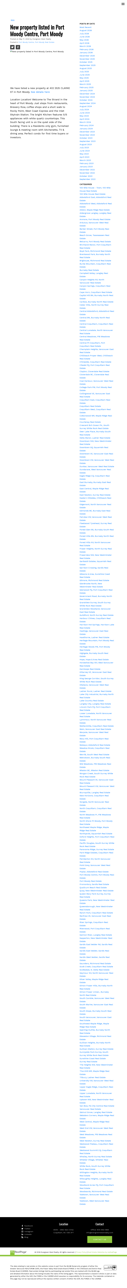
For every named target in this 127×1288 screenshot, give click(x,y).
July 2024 (84, 109)
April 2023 (84, 157)
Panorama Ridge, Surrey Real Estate (97, 849)
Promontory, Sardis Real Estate (94, 884)
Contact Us (99, 1239)
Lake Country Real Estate (92, 700)
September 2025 (87, 65)
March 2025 (85, 84)
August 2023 (86, 144)
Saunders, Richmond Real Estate (95, 963)
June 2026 (85, 37)
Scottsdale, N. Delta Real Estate (94, 970)
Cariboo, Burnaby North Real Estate (96, 302)
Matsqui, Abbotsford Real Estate (95, 745)
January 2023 (86, 166)
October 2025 (86, 62)
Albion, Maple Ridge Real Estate (95, 210)
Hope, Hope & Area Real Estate (94, 659)
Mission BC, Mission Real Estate (94, 770)
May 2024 (84, 116)
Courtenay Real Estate (90, 422)
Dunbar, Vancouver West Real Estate (97, 466)
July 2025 (84, 71)
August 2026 (86, 30)
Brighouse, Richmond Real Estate (95, 260)
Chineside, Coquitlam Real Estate (95, 362)
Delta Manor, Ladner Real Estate (95, 438)
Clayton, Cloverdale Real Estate (94, 371)
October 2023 (86, 138)
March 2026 (85, 46)
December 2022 (87, 169)
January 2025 (86, 90)
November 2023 (87, 135)
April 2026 (84, 43)
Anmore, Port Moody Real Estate (95, 219)
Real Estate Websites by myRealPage (102, 1252)
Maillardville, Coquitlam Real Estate (97, 726)
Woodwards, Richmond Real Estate (96, 1191)
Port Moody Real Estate (91, 881)
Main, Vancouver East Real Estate (95, 729)
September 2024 (88, 103)
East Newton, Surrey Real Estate (95, 495)
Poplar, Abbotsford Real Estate (94, 872)
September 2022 (87, 179)
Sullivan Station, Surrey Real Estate (96, 1049)
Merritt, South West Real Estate (94, 754)
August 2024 (86, 106)
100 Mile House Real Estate (92, 194)
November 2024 (87, 97)
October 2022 (86, 176)
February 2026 (87, 49)
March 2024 (85, 122)
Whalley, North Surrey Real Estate (96, 1156)
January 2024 (86, 128)
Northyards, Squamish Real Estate (96, 833)
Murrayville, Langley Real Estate (95, 792)
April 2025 (84, 81)
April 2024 (84, 119)
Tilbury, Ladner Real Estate (93, 1077)
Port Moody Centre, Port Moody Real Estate (36, 42)
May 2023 (84, 154)
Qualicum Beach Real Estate (93, 887)
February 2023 (87, 163)
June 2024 (85, 113)
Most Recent (85, 27)
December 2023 (87, 132)
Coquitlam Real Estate (90, 406)
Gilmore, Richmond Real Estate (94, 580)
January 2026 (86, 52)
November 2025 (87, 59)
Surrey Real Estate (88, 1061)
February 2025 (87, 87)
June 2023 (85, 151)
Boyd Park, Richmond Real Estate (95, 251)
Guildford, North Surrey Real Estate (96, 615)
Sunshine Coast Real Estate (93, 1058)
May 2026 (84, 40)
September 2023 (87, 141)
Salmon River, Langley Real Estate (96, 935)
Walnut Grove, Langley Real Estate (96, 1112)
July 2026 (84, 33)
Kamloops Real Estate (90, 669)
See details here (40, 92)
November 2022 (87, 173)
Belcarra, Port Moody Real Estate (95, 241)
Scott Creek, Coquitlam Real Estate (96, 966)
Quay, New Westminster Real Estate (96, 890)
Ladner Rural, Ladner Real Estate (95, 691)
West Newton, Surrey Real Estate (95, 1141)
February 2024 (87, 125)
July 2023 (84, 147)
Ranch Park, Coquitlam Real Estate (96, 913)
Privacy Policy (81, 1252)
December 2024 (87, 94)
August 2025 (86, 68)
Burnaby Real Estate (89, 270)
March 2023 (85, 160)
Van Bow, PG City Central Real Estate (97, 1106)
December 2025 (87, 56)
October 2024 (86, 100)
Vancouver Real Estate (90, 1109)
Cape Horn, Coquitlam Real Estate (96, 292)
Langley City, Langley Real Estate (95, 704)
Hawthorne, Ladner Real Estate (94, 637)
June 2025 (85, 75)
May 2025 (84, 78)
